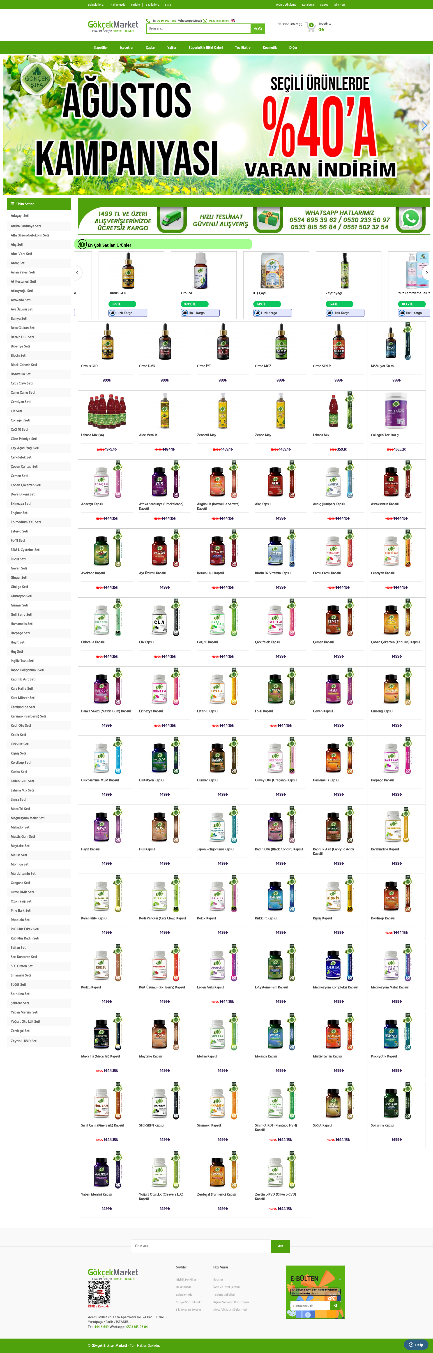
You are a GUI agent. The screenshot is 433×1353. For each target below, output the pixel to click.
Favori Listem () (292, 24)
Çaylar (150, 47)
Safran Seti (19, 947)
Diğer (293, 47)
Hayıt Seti (18, 642)
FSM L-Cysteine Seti (25, 550)
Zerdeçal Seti (20, 1031)
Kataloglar (308, 5)
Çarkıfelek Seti (21, 457)
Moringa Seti (20, 864)
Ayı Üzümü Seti (22, 309)
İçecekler (127, 47)
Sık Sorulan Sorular (188, 1309)
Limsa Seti (18, 799)
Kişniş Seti (18, 753)
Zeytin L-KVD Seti (24, 1041)
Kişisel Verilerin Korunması (231, 1302)
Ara (256, 28)
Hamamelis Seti (22, 624)
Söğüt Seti (18, 984)
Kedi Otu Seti (21, 725)
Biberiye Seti (20, 346)
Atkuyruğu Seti (22, 291)
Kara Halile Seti (22, 688)
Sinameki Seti (21, 975)
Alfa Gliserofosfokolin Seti (30, 235)
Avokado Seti (21, 300)
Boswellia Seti (21, 374)
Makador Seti (20, 827)
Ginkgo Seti (19, 587)
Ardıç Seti (18, 263)
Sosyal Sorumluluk (188, 1302)
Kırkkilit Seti (20, 744)
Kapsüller (101, 47)
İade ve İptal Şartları (226, 1287)
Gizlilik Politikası (186, 1279)
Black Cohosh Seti (24, 365)
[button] (236, 21)
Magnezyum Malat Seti (28, 818)
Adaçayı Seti (20, 215)
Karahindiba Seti (23, 707)
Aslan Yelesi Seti (23, 272)
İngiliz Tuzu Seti (22, 661)
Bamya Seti (19, 318)
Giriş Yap (339, 5)
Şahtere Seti (20, 1003)
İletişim (135, 5)
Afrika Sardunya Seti (26, 226)
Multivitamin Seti (24, 873)
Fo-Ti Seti (18, 540)
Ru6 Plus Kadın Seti (25, 938)
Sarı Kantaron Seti (24, 957)
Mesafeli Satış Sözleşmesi (230, 1309)
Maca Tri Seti (20, 809)
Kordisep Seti (21, 762)
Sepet (324, 5)
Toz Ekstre (243, 47)
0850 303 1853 (166, 21)
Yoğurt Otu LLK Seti (25, 1021)
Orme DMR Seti (22, 892)
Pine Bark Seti (21, 910)
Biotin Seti (18, 355)
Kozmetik (270, 47)
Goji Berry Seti (21, 614)
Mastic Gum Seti (23, 836)
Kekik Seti (18, 735)
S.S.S (168, 5)
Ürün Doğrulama (286, 5)
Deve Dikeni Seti (23, 494)
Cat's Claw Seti (22, 383)
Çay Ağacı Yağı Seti (25, 448)
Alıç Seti (17, 244)
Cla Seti (16, 411)
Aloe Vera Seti (21, 254)
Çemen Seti (19, 476)
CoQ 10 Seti (19, 429)
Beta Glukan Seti (23, 328)
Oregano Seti (20, 883)
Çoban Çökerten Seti (26, 485)
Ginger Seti (19, 577)
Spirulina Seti (20, 994)
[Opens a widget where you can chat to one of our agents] (416, 1345)
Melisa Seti (19, 855)
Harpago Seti (20, 633)
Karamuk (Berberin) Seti (28, 716)
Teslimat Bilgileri (224, 1295)
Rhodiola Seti (20, 920)
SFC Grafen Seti (22, 966)
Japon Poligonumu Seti (27, 670)
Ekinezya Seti (21, 503)
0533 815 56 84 (219, 21)
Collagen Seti (20, 420)
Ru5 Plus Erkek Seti (25, 929)
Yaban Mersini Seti (24, 1012)
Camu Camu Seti (23, 392)
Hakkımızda (118, 5)
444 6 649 (101, 1327)
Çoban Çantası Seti (24, 466)
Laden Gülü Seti (22, 781)
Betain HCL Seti (22, 337)
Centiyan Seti (21, 402)
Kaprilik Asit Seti (23, 679)
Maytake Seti (20, 846)
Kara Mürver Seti (23, 698)
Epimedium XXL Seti (26, 522)
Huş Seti (17, 651)
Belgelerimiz (96, 5)
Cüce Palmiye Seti (24, 439)
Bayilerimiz (152, 5)
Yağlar (171, 47)
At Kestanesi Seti (23, 281)
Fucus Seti (18, 559)
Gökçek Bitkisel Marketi (109, 1345)
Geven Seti (19, 568)
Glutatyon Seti (21, 596)
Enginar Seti (19, 513)
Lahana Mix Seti (22, 790)
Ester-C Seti (19, 531)
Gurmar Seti (19, 605)
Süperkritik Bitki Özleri (206, 47)
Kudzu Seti (19, 772)
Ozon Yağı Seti (21, 901)
